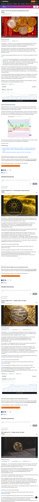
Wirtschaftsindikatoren (34, 3)
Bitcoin (2, 361)
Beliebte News (9, 3)
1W (4, 92)
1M (6, 92)
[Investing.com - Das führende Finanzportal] (6, 1)
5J (11, 92)
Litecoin (9, 332)
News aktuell (3, 3)
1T (2, 92)
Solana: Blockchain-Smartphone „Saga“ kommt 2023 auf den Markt (17, 152)
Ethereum (3, 365)
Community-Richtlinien (4, 186)
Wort (2, 56)
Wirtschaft (27, 3)
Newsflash (15, 3)
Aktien (19, 3)
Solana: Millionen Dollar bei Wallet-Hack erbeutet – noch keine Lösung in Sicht (19, 148)
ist (22, 81)
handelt (7, 52)
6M (8, 92)
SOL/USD (11, 106)
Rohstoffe (23, 3)
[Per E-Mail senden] (10, 170)
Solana (14, 43)
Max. (13, 92)
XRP (9, 463)
